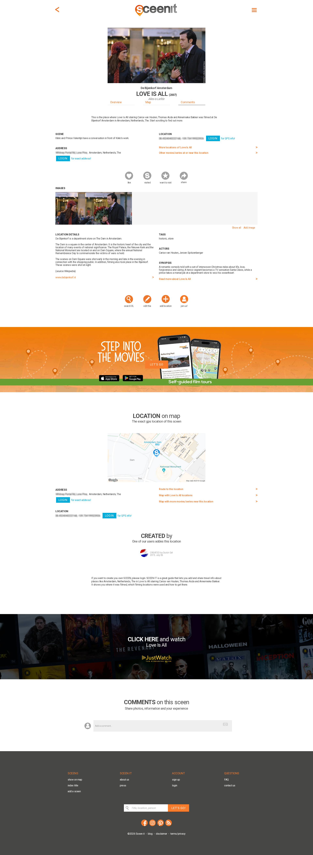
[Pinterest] (160, 825)
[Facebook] (144, 825)
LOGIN (63, 158)
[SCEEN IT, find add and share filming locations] (156, 17)
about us (124, 779)
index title (73, 785)
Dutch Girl (168, 552)
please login (138, 578)
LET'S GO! (178, 808)
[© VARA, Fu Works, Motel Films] (93, 223)
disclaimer (161, 833)
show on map (75, 779)
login (174, 785)
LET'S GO (156, 364)
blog (150, 833)
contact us (229, 785)
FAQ (226, 779)
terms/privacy (178, 833)
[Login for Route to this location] (156, 481)
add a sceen (74, 791)
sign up (176, 779)
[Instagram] (152, 825)
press (123, 785)
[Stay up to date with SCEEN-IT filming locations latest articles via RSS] (168, 825)
